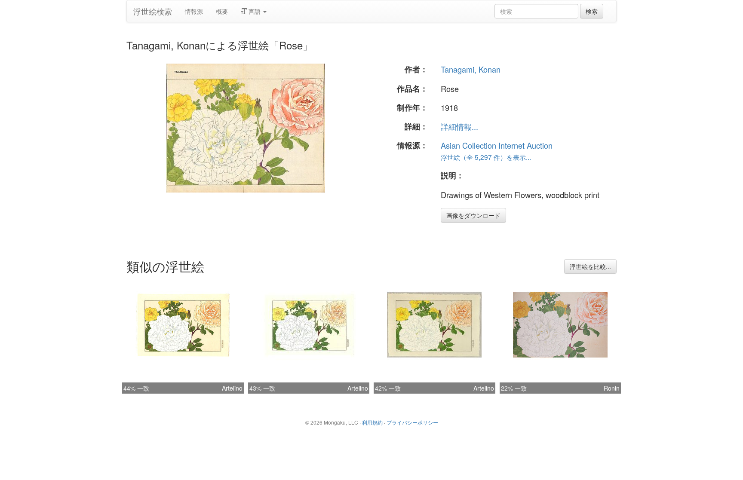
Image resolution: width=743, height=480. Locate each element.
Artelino (232, 388)
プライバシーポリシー (412, 422)
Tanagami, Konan (470, 69)
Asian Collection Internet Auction (497, 145)
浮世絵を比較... (590, 266)
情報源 (194, 11)
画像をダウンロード (473, 215)
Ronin (612, 388)
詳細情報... (459, 126)
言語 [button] (255, 11)
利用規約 (372, 422)
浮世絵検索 (152, 11)
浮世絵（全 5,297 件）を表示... (486, 157)
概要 (222, 11)
